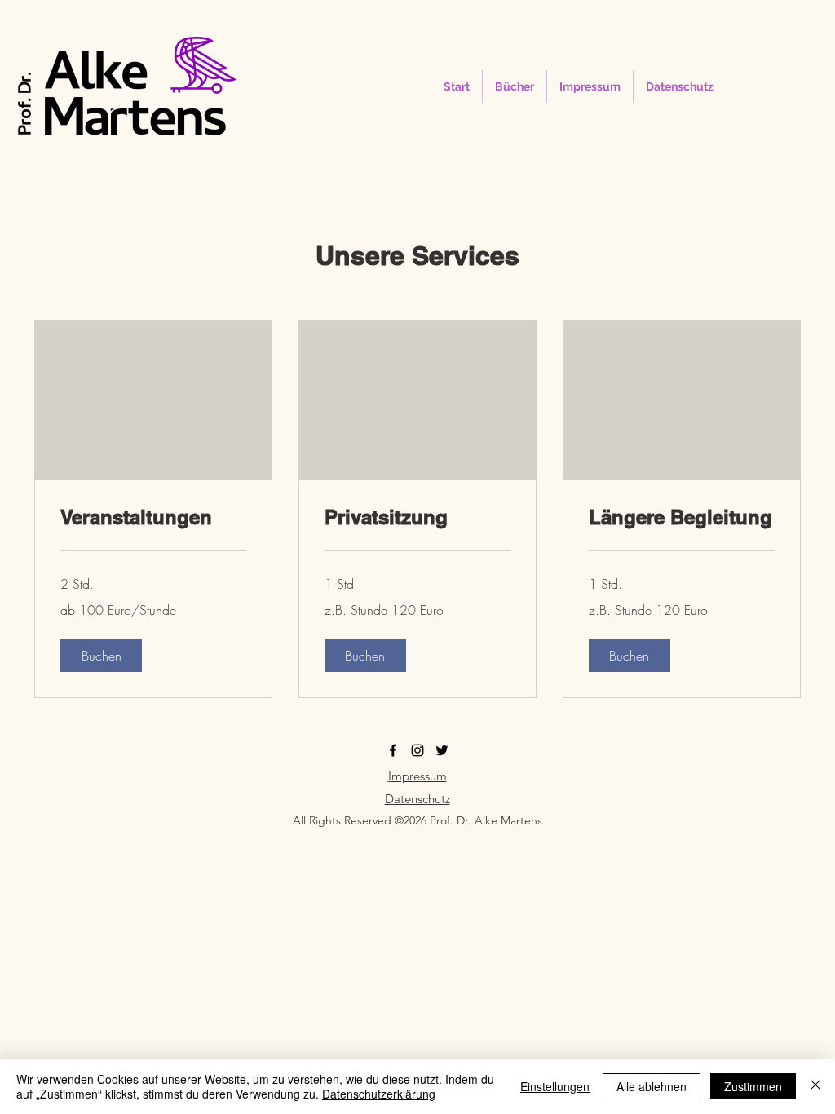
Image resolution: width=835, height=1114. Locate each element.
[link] (153, 518)
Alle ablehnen (651, 1086)
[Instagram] (417, 750)
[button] (101, 655)
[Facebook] (393, 750)
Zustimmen (753, 1086)
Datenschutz (417, 799)
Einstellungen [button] (555, 1086)
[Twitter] (442, 750)
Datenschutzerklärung (378, 1093)
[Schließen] (815, 1086)
